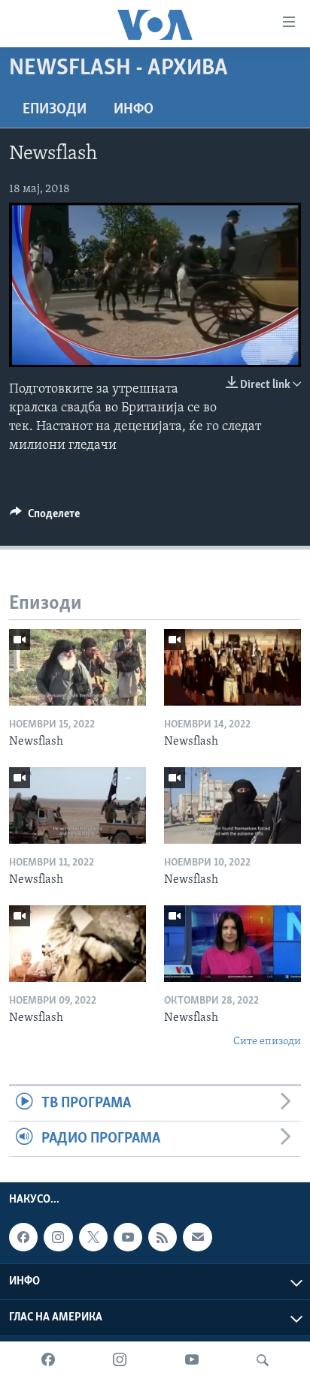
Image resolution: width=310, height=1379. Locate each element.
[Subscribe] (197, 1237)
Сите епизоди (267, 1041)
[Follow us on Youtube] (128, 1237)
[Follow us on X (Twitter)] (93, 1237)
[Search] (262, 1360)
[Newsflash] (77, 667)
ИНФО (133, 109)
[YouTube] (192, 1360)
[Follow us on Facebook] (23, 1237)
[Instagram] (119, 1360)
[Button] (45, 517)
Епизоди (55, 109)
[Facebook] (48, 1360)
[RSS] (162, 1237)
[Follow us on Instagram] (58, 1237)
